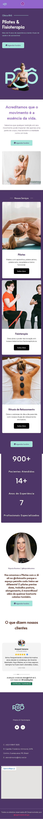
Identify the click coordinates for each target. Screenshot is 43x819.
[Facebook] (17, 727)
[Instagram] (23, 727)
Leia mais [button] (21, 668)
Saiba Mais (21, 271)
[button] (22, 3)
